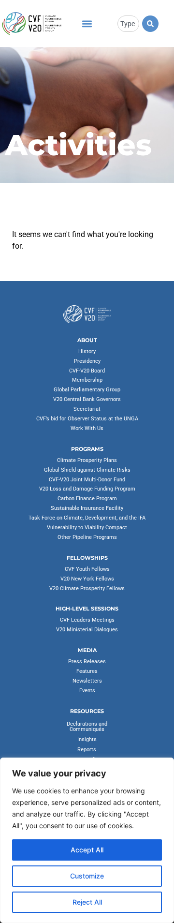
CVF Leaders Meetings (87, 620)
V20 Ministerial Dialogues (87, 629)
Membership (87, 380)
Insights (87, 739)
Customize (87, 876)
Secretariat (87, 409)
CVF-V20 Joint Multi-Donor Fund (87, 479)
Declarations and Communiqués (87, 726)
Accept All (87, 850)
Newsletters (87, 681)
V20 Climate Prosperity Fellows (87, 588)
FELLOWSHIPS (87, 557)
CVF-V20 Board (87, 371)
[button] (87, 23)
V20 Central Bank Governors (87, 399)
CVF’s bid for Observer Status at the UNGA (87, 419)
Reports (86, 749)
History (87, 351)
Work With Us (87, 428)
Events (87, 690)
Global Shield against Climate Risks (87, 470)
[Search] (150, 23)
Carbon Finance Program (87, 498)
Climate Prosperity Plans (87, 460)
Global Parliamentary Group (87, 390)
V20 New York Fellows (87, 579)
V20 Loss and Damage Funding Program (87, 489)
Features (87, 671)
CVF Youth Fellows (87, 569)
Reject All (87, 902)
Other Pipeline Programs (87, 537)
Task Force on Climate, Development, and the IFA (87, 518)
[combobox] (128, 23)
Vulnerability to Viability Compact (87, 527)
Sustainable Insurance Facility (87, 508)
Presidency (87, 361)
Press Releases (87, 661)
